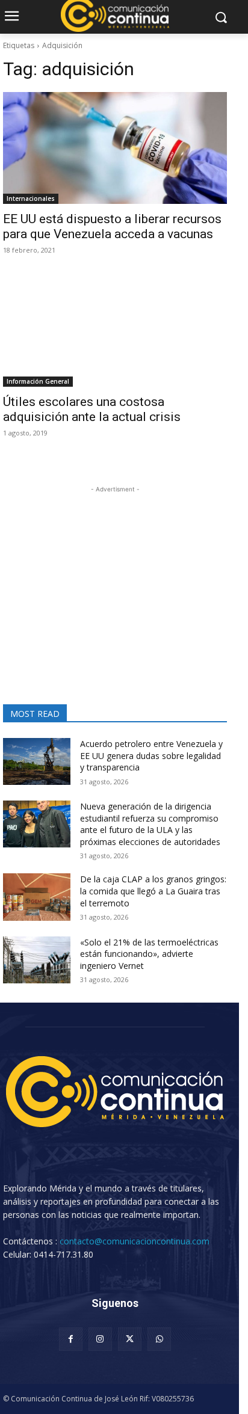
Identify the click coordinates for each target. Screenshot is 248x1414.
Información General (38, 381)
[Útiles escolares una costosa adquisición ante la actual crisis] (115, 331)
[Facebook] (70, 1339)
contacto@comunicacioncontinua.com (134, 1241)
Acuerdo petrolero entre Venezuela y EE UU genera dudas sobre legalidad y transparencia (151, 755)
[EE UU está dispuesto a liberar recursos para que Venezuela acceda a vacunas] (115, 148)
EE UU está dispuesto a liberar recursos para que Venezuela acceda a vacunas (112, 226)
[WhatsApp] (159, 1339)
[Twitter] (129, 1339)
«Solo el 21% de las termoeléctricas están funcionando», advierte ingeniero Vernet (149, 953)
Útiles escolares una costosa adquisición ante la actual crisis (92, 409)
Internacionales (31, 198)
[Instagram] (100, 1339)
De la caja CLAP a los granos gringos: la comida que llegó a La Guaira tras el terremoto (153, 890)
